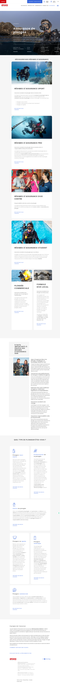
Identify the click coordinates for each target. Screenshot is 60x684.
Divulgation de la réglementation (20, 653)
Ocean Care (19, 681)
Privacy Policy (25, 679)
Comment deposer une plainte (19, 647)
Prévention (31, 5)
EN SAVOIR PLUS (19, 108)
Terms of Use (19, 679)
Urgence (3, 1)
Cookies (30, 679)
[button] (58, 1)
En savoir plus (17, 608)
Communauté (38, 5)
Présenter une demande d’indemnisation (45, 49)
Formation (45, 5)
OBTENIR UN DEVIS (18, 487)
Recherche (24, 5)
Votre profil (28, 48)
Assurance (52, 5)
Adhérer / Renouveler (35, 1)
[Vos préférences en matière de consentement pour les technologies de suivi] (59, 513)
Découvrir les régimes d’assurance (18, 48)
